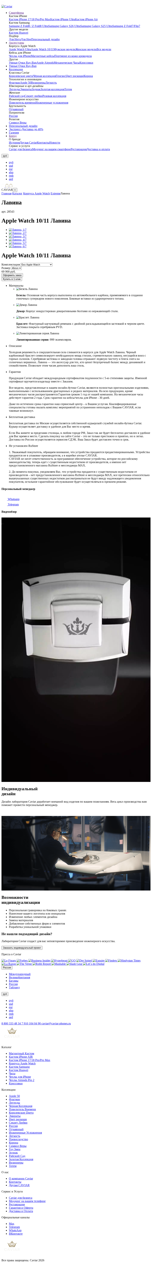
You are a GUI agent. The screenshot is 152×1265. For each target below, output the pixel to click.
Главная (6, 193)
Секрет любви (33, 96)
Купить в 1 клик (12, 279)
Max (11, 1223)
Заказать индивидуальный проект (22, 947)
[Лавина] (18, 229)
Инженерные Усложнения (25, 1132)
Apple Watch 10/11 (42, 49)
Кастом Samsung (19, 1066)
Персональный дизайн (45, 39)
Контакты (43, 142)
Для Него (15, 39)
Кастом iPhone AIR (21, 1056)
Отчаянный (16, 109)
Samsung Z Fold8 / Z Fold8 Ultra (28, 26)
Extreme (55, 193)
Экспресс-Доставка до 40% (26, 129)
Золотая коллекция (52, 89)
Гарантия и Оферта (21, 1207)
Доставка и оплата (98, 149)
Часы (12, 1073)
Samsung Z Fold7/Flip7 (126, 26)
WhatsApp (15, 1230)
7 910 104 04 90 (32, 1023)
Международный (20, 974)
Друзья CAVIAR (19, 1185)
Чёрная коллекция (44, 76)
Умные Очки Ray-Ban (23, 62)
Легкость (51, 82)
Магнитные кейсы (42, 56)
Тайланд (14, 987)
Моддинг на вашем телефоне (27, 1201)
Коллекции (16, 69)
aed (11, 179)
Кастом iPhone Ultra (62, 19)
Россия (13, 115)
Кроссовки (86, 62)
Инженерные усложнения (51, 102)
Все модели (104, 49)
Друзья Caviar (28, 142)
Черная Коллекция (20, 1106)
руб (11, 162)
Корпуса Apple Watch (36, 193)
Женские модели (86, 49)
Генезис (61, 76)
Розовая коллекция (54, 96)
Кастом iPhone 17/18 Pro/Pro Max (29, 19)
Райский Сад (17, 1156)
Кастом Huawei (18, 32)
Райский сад (16, 96)
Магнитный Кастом (21, 1053)
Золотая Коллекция (21, 1159)
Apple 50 (25, 82)
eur (11, 169)
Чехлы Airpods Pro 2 (21, 1080)
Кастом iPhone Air (86, 19)
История (14, 142)
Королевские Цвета (21, 1112)
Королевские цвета (21, 76)
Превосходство (18, 1139)
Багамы (13, 980)
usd (11, 165)
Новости (54, 142)
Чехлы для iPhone (20, 56)
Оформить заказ (12, 275)
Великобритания (19, 977)
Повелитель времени (22, 102)
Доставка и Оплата (21, 1211)
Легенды (14, 89)
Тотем (68, 89)
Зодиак (36, 89)
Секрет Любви (18, 1122)
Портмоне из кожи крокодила (73, 56)
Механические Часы (67, 62)
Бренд (12, 135)
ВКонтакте (16, 1233)
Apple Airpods (45, 62)
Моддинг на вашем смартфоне (51, 149)
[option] (80, 162)
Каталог (17, 193)
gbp (11, 172)
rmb (11, 175)
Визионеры (38, 82)
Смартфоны (16, 12)
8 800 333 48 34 (11, 1023)
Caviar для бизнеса (20, 149)
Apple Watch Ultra (20, 49)
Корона (88, 76)
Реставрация (79, 149)
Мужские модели (64, 49)
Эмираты (26, 89)
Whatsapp (13, 499)
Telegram (13, 504)
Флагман (14, 82)
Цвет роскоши (75, 76)
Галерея (14, 132)
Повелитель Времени (22, 1109)
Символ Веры (18, 122)
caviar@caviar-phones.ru (56, 1023)
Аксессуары (16, 42)
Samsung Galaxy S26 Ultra (64, 26)
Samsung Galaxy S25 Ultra (96, 26)
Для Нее (26, 39)
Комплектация (10, 264)
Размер (5, 268)
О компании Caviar (21, 1178)
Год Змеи (14, 1149)
